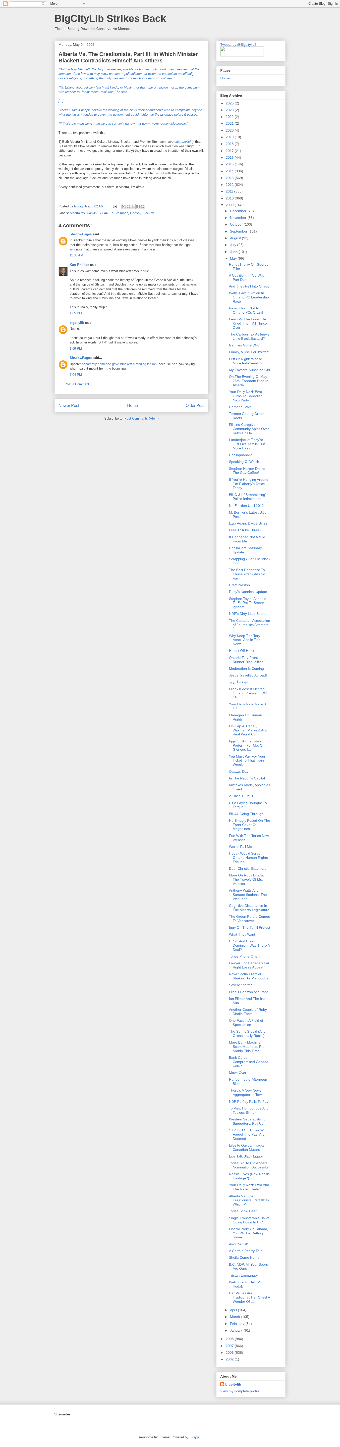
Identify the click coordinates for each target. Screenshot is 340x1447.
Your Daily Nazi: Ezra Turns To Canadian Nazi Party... (246, 396)
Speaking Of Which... (245, 462)
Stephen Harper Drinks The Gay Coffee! (247, 471)
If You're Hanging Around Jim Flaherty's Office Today (248, 484)
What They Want (242, 934)
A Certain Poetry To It (245, 1251)
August (236, 238)
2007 (230, 1346)
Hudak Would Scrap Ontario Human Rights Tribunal (248, 857)
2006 (230, 1352)
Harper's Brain (240, 407)
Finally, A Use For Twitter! (249, 352)
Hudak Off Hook (241, 651)
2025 (230, 103)
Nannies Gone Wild (244, 345)
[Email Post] (114, 206)
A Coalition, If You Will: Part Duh (246, 277)
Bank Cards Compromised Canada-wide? (249, 1062)
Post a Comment (77, 384)
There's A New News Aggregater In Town (246, 1092)
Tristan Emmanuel (243, 1275)
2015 (230, 164)
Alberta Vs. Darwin (83, 213)
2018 (230, 144)
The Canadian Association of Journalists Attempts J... (249, 625)
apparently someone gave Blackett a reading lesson (119, 364)
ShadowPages (81, 234)
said (184, 142)
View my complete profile (240, 1391)
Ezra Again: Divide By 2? (248, 523)
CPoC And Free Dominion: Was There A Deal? (249, 945)
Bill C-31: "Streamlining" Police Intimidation (247, 497)
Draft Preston (239, 585)
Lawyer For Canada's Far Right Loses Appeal (249, 965)
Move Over (237, 1073)
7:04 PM (76, 375)
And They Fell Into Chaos (249, 286)
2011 (230, 191)
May (234, 258)
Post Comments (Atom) (141, 418)
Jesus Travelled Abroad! (248, 675)
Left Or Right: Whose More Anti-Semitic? (245, 361)
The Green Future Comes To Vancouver (249, 919)
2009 (230, 205)
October (237, 224)
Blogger (194, 1437)
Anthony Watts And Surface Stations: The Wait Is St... (248, 894)
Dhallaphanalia (240, 455)
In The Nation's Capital (247, 778)
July (233, 245)
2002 (230, 1359)
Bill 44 (103, 213)
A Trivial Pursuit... (242, 796)
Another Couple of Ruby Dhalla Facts (248, 1012)
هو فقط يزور (238, 682)
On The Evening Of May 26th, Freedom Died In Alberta (248, 381)
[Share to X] (133, 206)
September (239, 231)
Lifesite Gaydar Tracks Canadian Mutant (246, 1147)
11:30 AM (76, 255)
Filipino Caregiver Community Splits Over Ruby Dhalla (249, 429)
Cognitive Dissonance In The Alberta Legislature (249, 908)
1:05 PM (76, 313)
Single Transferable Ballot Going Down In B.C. (249, 1220)
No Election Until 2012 (246, 506)
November (238, 218)
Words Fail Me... (242, 847)
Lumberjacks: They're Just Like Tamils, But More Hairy (247, 444)
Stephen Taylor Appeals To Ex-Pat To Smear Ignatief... (247, 603)
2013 (230, 178)
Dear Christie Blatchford (248, 868)
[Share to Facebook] (137, 206)
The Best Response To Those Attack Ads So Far (247, 574)
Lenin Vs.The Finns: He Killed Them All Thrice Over (248, 323)
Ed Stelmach (119, 213)
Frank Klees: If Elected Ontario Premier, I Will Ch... (248, 693)
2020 (230, 130)
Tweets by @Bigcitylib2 (238, 45)
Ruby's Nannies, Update (248, 592)
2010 (230, 198)
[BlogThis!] (128, 206)
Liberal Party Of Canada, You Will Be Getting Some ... (248, 1233)
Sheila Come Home (244, 1257)
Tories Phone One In (245, 956)
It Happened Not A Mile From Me (247, 539)
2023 (230, 110)
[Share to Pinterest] (142, 206)
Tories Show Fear (243, 1211)
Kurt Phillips (79, 265)
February (237, 1324)
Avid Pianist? (239, 1244)
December (238, 211)
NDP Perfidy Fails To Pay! (249, 1102)
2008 (230, 1339)
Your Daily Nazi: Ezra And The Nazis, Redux (249, 1187)
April (234, 1310)
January (237, 1330)
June (234, 252)
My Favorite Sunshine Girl (249, 370)
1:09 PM (76, 348)
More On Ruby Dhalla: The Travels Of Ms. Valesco (246, 879)
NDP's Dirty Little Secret (248, 614)
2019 (230, 137)
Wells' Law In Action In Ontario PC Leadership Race (249, 297)
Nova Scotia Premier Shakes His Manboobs (248, 976)
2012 (230, 185)
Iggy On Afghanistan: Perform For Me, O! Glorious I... (246, 745)
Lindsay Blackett (142, 213)
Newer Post (68, 405)
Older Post (195, 405)
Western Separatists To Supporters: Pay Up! (247, 1121)
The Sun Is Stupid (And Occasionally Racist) (247, 1033)
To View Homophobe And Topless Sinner (249, 1110)
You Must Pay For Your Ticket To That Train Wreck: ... (247, 760)
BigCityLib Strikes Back (110, 18)
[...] (60, 101)
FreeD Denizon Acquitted (248, 992)
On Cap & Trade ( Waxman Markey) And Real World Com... (248, 730)
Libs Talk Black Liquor (246, 1156)
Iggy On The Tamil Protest (249, 927)
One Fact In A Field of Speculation (246, 1022)
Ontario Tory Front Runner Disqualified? (247, 660)
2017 (230, 151)
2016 (230, 157)
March (235, 1317)
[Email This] (123, 206)
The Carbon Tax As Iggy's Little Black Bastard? (249, 336)
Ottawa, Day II (240, 771)
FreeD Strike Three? (245, 530)
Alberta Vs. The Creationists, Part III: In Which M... (249, 1200)
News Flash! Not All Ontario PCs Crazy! (246, 310)
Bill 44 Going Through (246, 814)
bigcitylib (81, 206)
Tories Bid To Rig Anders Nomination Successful (249, 1165)
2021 (230, 123)
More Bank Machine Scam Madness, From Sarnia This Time (248, 1046)
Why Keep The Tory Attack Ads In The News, (244, 640)
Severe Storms (240, 985)
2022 (230, 117)
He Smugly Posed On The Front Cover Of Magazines (249, 825)
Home (132, 405)
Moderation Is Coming (246, 669)
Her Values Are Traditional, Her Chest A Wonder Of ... (249, 1297)
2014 (230, 171)
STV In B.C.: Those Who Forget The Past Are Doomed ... (248, 1134)
